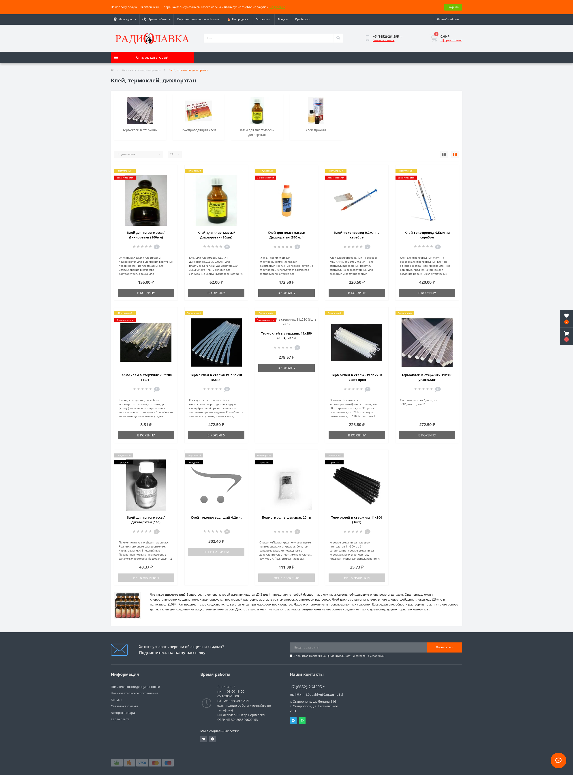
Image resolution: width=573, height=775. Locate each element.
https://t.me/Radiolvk (212, 739)
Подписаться (444, 647)
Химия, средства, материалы (141, 70)
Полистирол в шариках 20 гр (286, 517)
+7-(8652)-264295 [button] (306, 686)
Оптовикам (263, 19)
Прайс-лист (302, 19)
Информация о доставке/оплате (198, 19)
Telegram (293, 720)
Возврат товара (123, 713)
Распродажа (239, 19)
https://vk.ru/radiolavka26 (203, 739)
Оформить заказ (451, 40)
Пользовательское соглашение (134, 693)
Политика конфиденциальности (330, 656)
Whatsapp (302, 720)
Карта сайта (120, 719)
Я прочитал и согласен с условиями (339, 656)
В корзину (146, 293)
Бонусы (283, 19)
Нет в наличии (146, 577)
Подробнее (277, 7)
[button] (566, 336)
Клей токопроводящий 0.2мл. (216, 517)
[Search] (338, 38)
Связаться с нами (124, 706)
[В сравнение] (170, 178)
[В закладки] (170, 171)
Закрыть (453, 7)
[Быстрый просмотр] (170, 185)
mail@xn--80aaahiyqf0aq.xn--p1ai (316, 694)
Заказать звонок (383, 40)
